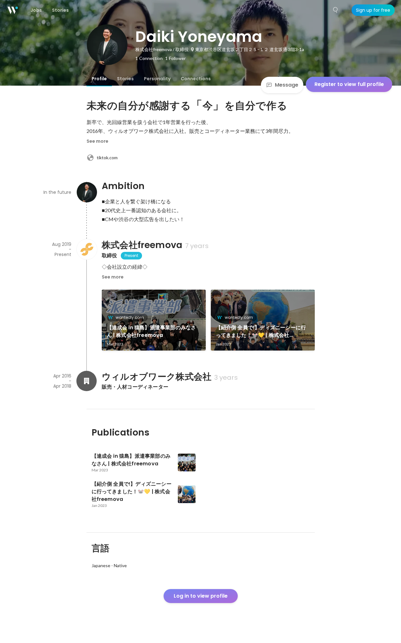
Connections (196, 78)
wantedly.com (130, 317)
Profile (99, 78)
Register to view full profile (349, 84)
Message (286, 85)
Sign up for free (373, 10)
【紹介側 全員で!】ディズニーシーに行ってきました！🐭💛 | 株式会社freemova (261, 331)
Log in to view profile (201, 596)
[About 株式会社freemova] (86, 249)
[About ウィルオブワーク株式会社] (86, 381)
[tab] (99, 78)
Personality (157, 78)
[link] (154, 320)
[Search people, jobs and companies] (335, 10)
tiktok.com (107, 157)
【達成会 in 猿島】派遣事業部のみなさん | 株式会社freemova (151, 331)
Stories (125, 78)
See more (97, 141)
